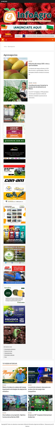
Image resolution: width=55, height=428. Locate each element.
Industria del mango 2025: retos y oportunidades (39, 64)
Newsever (47, 424)
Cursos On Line (8, 351)
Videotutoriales (8, 353)
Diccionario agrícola (9, 355)
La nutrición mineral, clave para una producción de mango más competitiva (32, 36)
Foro (5, 357)
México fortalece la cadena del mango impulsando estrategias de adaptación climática (15, 389)
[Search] (53, 39)
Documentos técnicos (9, 349)
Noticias (30, 61)
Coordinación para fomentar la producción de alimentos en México (38, 87)
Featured (30, 82)
